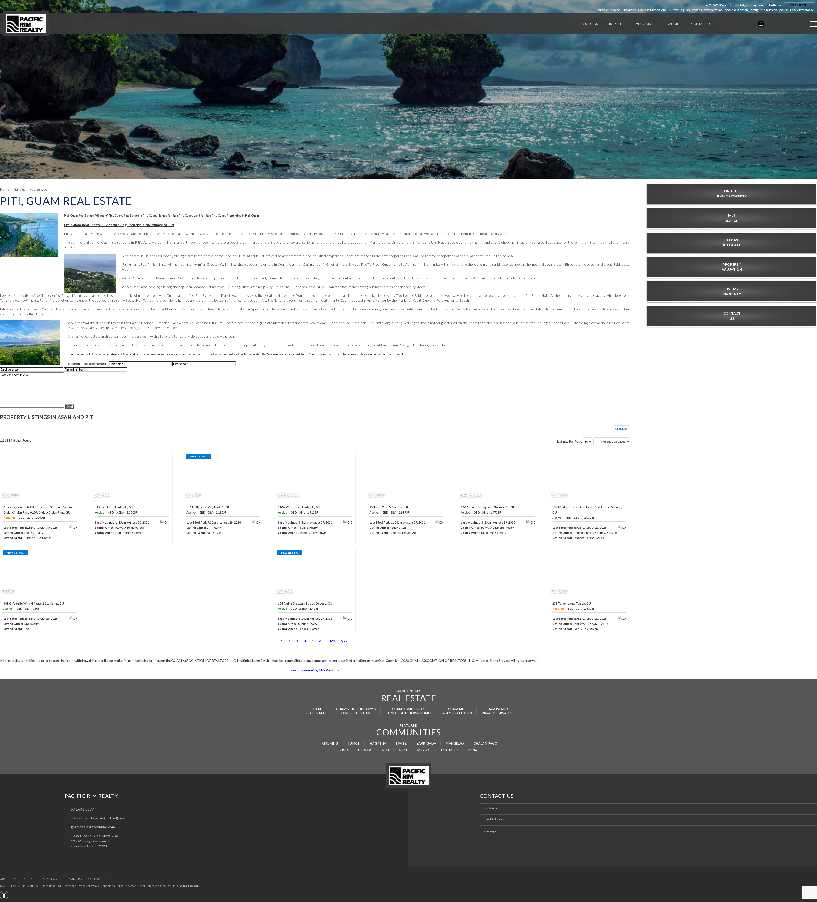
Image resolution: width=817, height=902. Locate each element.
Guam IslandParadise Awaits (497, 711)
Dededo (365, 750)
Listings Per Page (569, 441)
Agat (403, 750)
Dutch (673, 10)
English (684, 10)
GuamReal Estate (316, 711)
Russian (771, 10)
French (695, 10)
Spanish (783, 10)
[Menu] (813, 24)
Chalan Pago (485, 743)
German (707, 10)
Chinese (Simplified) (622, 10)
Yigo (344, 750)
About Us (8, 879)
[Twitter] (694, 5)
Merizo (424, 750)
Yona (472, 750)
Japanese (730, 10)
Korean (742, 10)
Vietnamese (805, 10)
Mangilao (455, 743)
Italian (718, 10)
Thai (792, 10)
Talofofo (449, 750)
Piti (385, 750)
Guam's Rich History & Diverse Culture (356, 711)
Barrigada (426, 743)
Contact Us (98, 879)
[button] (4, 895)
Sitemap (131, 886)
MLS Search (52, 879)
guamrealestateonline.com (93, 827)
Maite (401, 743)
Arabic (603, 10)
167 (332, 641)
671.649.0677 (716, 5)
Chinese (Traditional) (653, 10)
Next (345, 641)
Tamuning (329, 743)
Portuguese (756, 10)
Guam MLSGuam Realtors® (456, 711)
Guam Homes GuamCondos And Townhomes (409, 711)
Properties (29, 879)
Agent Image (189, 886)
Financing (75, 879)
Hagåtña (378, 743)
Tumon (353, 743)
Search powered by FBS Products (315, 670)
